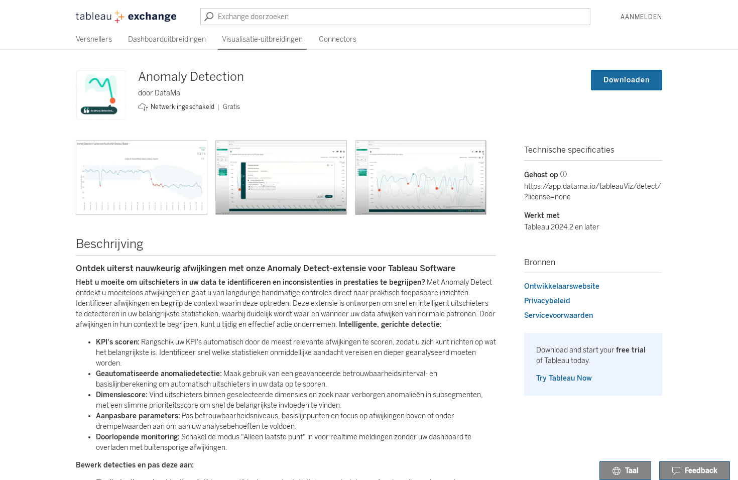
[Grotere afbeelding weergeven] (141, 177)
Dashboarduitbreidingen (167, 39)
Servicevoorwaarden (558, 315)
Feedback (701, 470)
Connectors (337, 39)
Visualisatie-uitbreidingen (262, 39)
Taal (632, 470)
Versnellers (94, 39)
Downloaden (626, 80)
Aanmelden (641, 17)
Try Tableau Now (564, 378)
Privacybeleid (547, 301)
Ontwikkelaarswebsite (561, 286)
